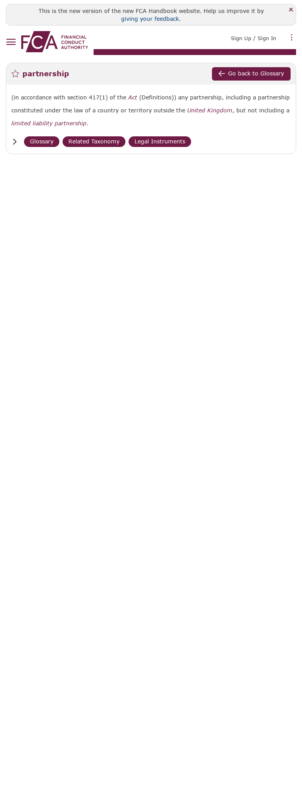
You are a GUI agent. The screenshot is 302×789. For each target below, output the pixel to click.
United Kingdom (209, 110)
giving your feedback (150, 18)
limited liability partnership (49, 123)
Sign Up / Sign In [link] (253, 38)
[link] (55, 41)
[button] (14, 141)
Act (132, 97)
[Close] (291, 10)
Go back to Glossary (256, 73)
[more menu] (291, 37)
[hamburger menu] (11, 42)
